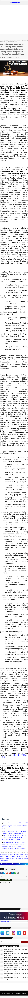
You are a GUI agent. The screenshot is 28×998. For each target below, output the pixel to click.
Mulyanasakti (8, 993)
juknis (6, 869)
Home (1, 39)
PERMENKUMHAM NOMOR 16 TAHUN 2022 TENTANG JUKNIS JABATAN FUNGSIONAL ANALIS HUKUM (14, 838)
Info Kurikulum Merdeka (5, 921)
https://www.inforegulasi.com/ (20, 993)
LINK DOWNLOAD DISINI (14, 756)
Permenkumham (7, 39)
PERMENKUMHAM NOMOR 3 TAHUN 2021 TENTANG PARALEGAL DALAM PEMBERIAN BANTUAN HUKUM (13, 844)
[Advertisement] (14, 20)
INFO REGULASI (14, 3)
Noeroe (3, 57)
